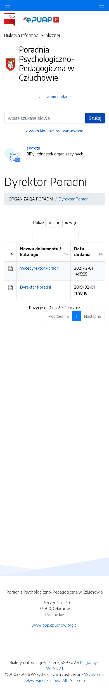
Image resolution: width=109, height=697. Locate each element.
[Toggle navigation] (101, 5)
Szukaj (95, 118)
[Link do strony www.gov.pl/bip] (13, 19)
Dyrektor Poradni (74, 198)
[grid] (54, 271)
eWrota (33, 147)
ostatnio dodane (56, 96)
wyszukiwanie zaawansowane (56, 130)
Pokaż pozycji (54, 222)
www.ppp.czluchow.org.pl (54, 624)
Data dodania (82, 251)
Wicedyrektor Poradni (40, 268)
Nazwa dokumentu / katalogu (40, 251)
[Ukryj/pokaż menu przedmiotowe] (7, 5)
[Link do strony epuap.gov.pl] (41, 19)
